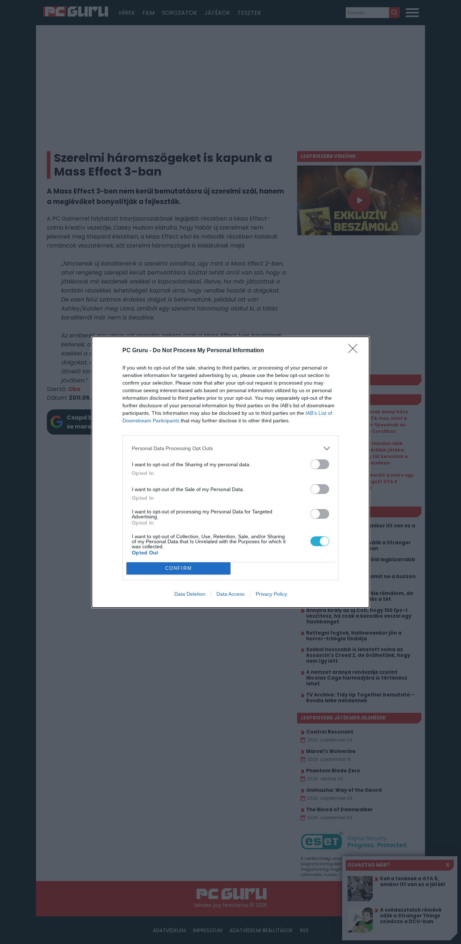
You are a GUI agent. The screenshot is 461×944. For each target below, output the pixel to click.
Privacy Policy (271, 594)
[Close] (355, 351)
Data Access (230, 594)
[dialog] (230, 472)
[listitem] (230, 448)
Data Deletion (189, 594)
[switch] (319, 464)
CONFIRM (178, 568)
